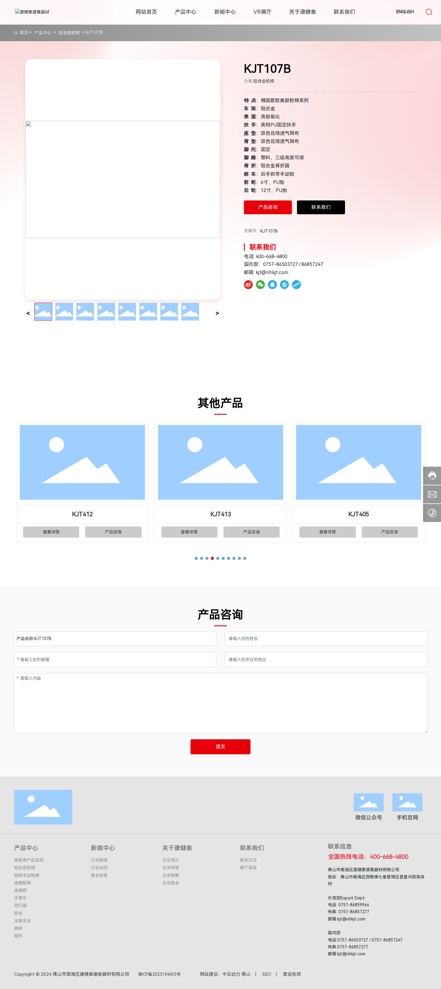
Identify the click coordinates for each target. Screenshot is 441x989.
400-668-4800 (271, 256)
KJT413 (220, 514)
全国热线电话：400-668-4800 (368, 856)
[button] (196, 558)
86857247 (312, 264)
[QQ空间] (284, 284)
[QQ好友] (272, 284)
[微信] (260, 284)
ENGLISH (405, 11)
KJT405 (358, 514)
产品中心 (42, 32)
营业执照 (292, 974)
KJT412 (82, 514)
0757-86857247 (387, 940)
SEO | (272, 974)
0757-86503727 (280, 264)
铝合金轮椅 (69, 32)
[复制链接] (296, 284)
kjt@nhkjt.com (272, 272)
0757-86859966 (353, 904)
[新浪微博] (248, 284)
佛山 (246, 974)
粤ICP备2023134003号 (159, 974)
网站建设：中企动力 (220, 974)
